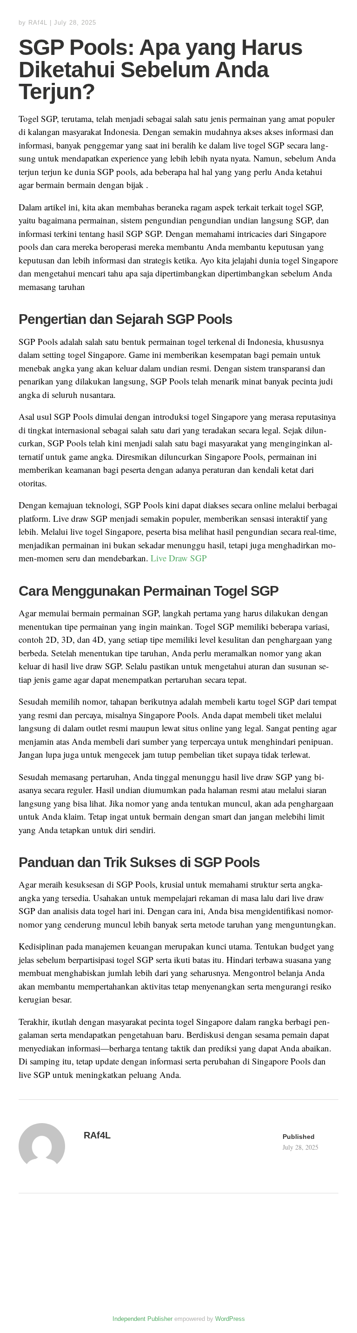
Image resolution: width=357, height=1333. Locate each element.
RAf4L (37, 22)
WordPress (230, 1318)
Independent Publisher (142, 1318)
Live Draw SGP (179, 558)
